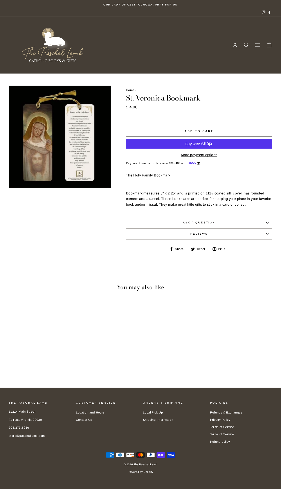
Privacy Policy (220, 419)
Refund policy (220, 441)
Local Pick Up (153, 412)
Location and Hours (90, 412)
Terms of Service (222, 427)
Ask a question (199, 222)
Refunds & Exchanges (226, 412)
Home (130, 90)
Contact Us (84, 419)
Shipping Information (158, 419)
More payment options (199, 155)
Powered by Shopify (140, 471)
